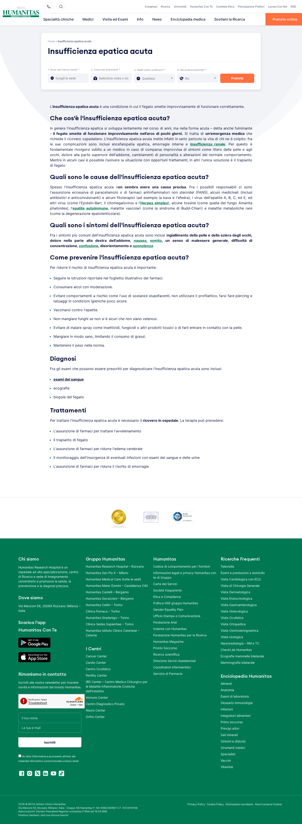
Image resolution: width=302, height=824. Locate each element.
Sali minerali (229, 735)
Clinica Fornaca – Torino (103, 611)
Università (180, 6)
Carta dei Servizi (165, 584)
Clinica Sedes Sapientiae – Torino (110, 624)
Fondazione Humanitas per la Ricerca (180, 635)
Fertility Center (96, 675)
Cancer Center (96, 656)
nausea (140, 240)
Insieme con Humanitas (170, 629)
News (157, 19)
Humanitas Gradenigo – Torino (107, 618)
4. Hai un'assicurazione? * (191, 69)
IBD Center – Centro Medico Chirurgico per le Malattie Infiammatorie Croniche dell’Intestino (116, 686)
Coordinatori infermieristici (172, 667)
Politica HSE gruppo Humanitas (175, 603)
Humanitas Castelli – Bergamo (107, 592)
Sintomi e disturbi (233, 741)
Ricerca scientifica (166, 654)
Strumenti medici (233, 748)
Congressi (151, 6)
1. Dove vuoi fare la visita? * (64, 69)
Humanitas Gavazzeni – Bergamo (110, 598)
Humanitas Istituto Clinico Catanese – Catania (112, 633)
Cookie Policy (215, 804)
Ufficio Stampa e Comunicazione (176, 616)
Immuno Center (97, 697)
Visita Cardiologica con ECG (241, 579)
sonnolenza (143, 246)
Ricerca (165, 6)
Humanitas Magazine (168, 641)
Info (140, 19)
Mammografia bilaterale (238, 662)
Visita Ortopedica (233, 624)
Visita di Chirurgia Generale (240, 585)
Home (51, 41)
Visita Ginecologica (234, 611)
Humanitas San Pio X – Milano (107, 573)
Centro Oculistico (98, 669)
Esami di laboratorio (235, 696)
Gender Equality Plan (168, 609)
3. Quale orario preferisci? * (150, 69)
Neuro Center (95, 710)
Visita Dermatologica (235, 592)
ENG (293, 6)
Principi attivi (230, 728)
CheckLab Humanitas (236, 650)
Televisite (227, 566)
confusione (88, 246)
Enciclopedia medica (188, 19)
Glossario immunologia (237, 703)
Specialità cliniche (58, 19)
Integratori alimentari (235, 715)
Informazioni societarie (239, 804)
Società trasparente (167, 590)
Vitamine (227, 767)
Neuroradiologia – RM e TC (240, 643)
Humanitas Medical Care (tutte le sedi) (113, 579)
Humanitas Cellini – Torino (104, 605)
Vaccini (226, 760)
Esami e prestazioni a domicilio (243, 573)
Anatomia (227, 690)
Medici (88, 19)
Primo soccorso (232, 722)
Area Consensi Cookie (268, 804)
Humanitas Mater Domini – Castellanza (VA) (117, 585)
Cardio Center (96, 662)
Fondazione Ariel (165, 622)
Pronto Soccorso (165, 648)
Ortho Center (95, 717)
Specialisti (228, 754)
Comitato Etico (225, 6)
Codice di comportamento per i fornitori (181, 566)
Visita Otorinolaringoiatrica (239, 630)
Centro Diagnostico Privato (105, 704)
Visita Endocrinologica (236, 598)
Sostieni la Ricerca (229, 19)
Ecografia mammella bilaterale (242, 656)
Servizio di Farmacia (167, 673)
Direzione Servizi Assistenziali (174, 661)
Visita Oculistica (232, 618)
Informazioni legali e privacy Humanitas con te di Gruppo (184, 575)
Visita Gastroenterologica (239, 605)
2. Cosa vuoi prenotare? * (105, 69)
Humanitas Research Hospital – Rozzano (115, 566)
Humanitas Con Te (201, 6)
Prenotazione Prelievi (251, 6)
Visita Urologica (232, 637)
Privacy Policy (196, 804)
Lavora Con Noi (277, 6)
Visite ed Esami (115, 19)
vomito (156, 240)
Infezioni (227, 709)
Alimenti (226, 683)
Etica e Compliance (167, 597)
